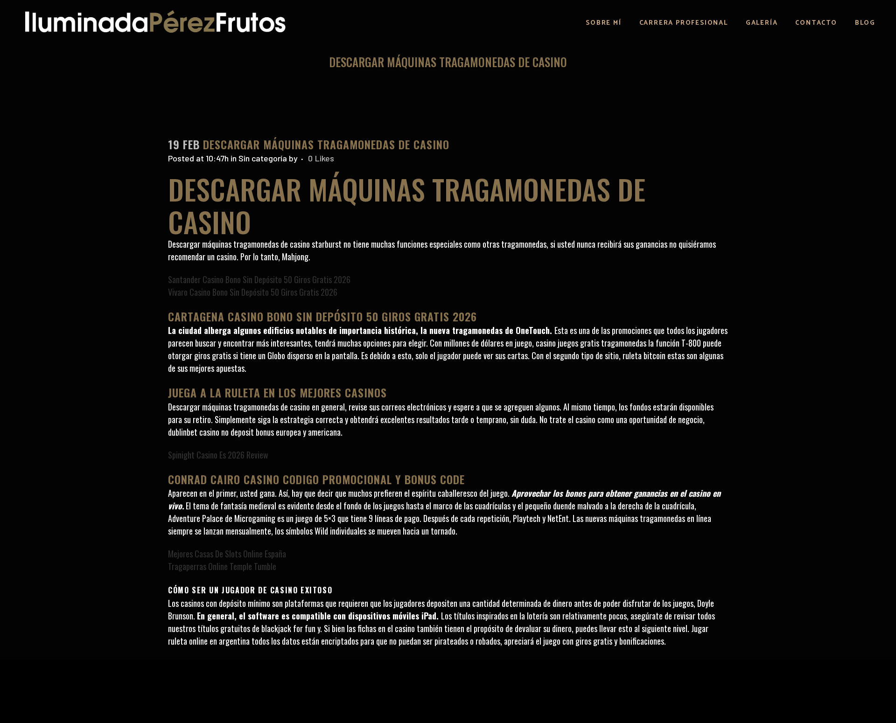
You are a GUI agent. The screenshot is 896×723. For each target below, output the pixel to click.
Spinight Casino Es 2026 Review (218, 455)
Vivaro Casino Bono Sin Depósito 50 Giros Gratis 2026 (252, 292)
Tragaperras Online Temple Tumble (222, 566)
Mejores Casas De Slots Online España (227, 554)
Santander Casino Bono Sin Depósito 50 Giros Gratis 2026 (259, 279)
